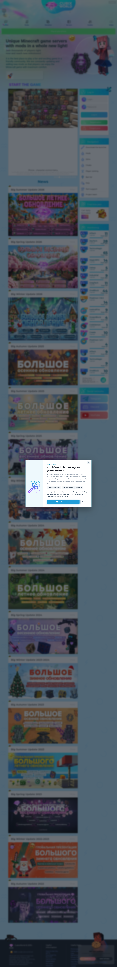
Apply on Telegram (65, 501)
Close (84, 501)
